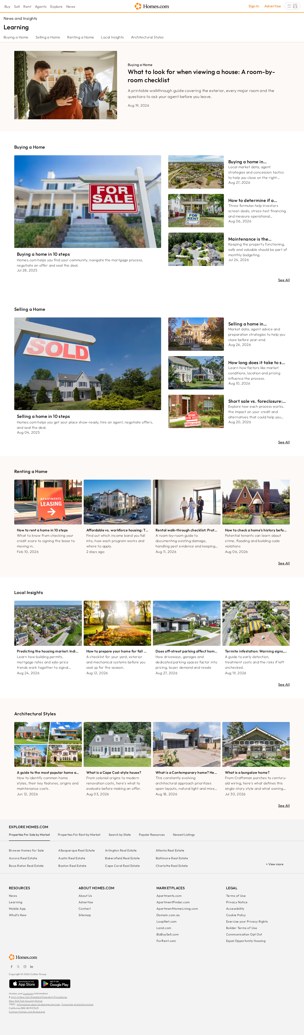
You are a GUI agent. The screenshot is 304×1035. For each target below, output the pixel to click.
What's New (18, 915)
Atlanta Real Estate (170, 850)
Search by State (120, 835)
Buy (7, 6)
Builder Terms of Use (241, 928)
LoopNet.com (166, 921)
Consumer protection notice (77, 1004)
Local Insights (112, 37)
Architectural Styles (147, 37)
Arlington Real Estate (121, 850)
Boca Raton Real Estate (26, 866)
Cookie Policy (236, 915)
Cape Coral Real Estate (122, 866)
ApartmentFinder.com (173, 902)
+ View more (274, 864)
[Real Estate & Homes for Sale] (152, 6)
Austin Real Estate (71, 858)
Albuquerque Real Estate (76, 850)
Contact (85, 909)
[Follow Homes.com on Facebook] (11, 966)
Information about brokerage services (38, 1004)
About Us (85, 896)
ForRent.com (166, 941)
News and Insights (20, 18)
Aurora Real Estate (23, 858)
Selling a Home (48, 37)
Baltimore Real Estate (172, 858)
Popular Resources (152, 835)
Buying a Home (16, 37)
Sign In (254, 6)
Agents (41, 6)
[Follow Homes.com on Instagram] (25, 966)
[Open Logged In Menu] (292, 6)
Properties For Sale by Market (29, 835)
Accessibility (235, 909)
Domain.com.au (168, 915)
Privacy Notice (236, 902)
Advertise (272, 6)
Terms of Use (236, 896)
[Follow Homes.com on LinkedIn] (31, 966)
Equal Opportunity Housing (245, 941)
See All (284, 280)
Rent (27, 6)
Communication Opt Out (244, 934)
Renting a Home (80, 37)
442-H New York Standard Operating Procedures (39, 997)
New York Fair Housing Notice (26, 1000)
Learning (15, 902)
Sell (17, 6)
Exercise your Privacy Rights (247, 921)
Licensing (28, 993)
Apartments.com (169, 896)
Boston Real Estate (72, 866)
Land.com (163, 928)
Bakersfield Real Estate (122, 858)
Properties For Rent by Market (79, 835)
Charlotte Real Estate (172, 866)
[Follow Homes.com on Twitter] (18, 966)
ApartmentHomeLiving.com (177, 909)
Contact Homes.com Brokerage (27, 1011)
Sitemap (85, 915)
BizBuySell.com (167, 934)
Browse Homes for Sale (26, 850)
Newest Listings (184, 835)
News (70, 6)
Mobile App (17, 909)
